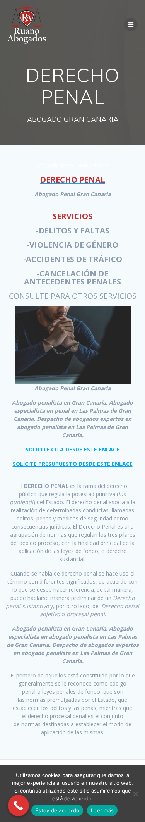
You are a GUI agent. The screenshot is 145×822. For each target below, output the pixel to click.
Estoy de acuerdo (57, 810)
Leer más (102, 810)
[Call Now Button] (18, 805)
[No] (135, 794)
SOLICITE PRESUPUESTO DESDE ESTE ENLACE (73, 463)
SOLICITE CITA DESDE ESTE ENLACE (72, 449)
